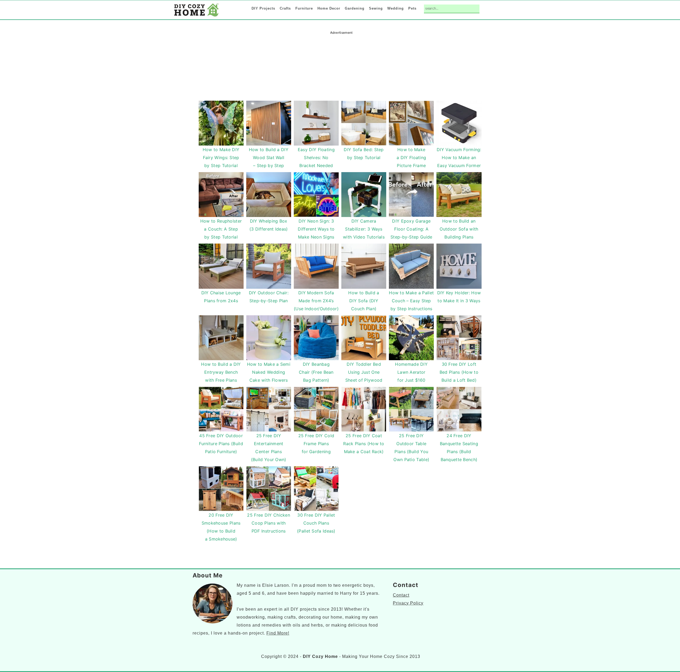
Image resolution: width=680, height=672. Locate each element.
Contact (401, 595)
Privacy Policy (408, 603)
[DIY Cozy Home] (196, 16)
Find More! (277, 633)
